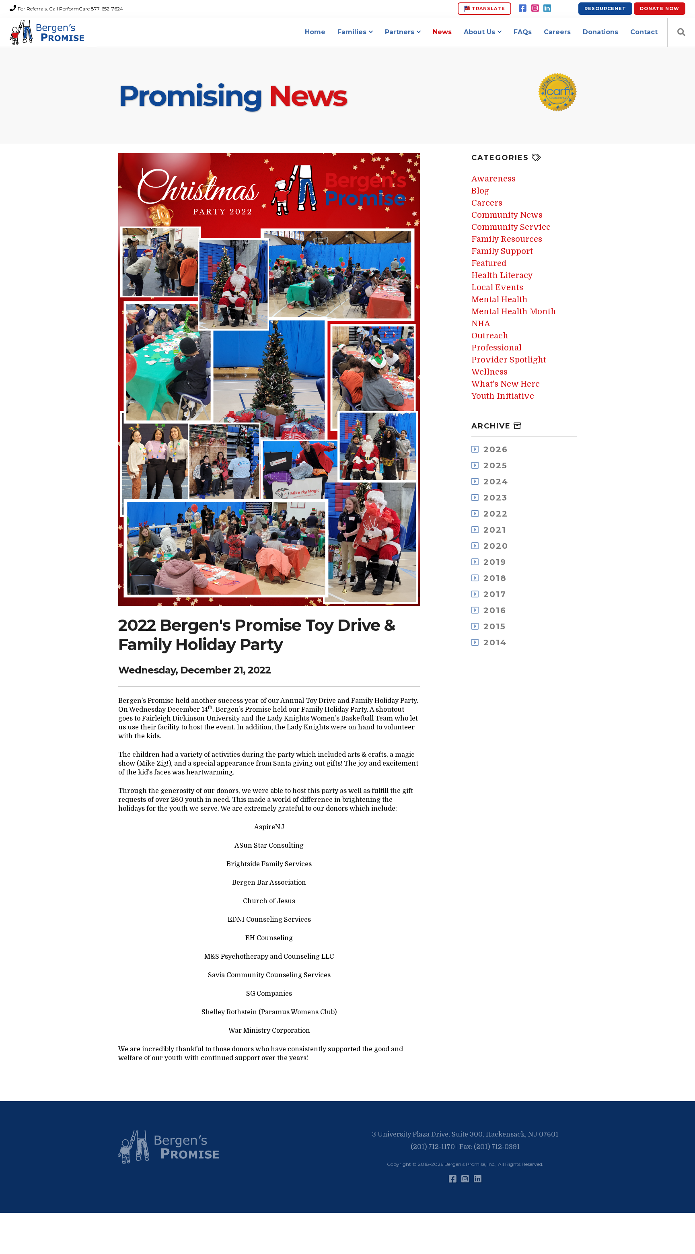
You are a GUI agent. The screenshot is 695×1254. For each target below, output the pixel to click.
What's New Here (505, 384)
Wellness (489, 372)
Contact (644, 32)
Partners (399, 32)
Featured (489, 263)
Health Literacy (502, 275)
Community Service (511, 227)
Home (315, 32)
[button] (170, 1147)
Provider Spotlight (508, 359)
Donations (600, 32)
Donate (659, 8)
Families (351, 32)
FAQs (523, 32)
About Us (479, 32)
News (442, 32)
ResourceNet (605, 8)
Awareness (493, 178)
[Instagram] (535, 8)
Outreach (489, 335)
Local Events (497, 287)
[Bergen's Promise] (48, 32)
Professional (496, 347)
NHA (480, 323)
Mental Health (499, 299)
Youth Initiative (502, 396)
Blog (480, 191)
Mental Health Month (513, 311)
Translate (487, 8)
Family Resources (506, 239)
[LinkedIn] (547, 8)
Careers (557, 32)
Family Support (502, 251)
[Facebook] (522, 8)
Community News (507, 215)
